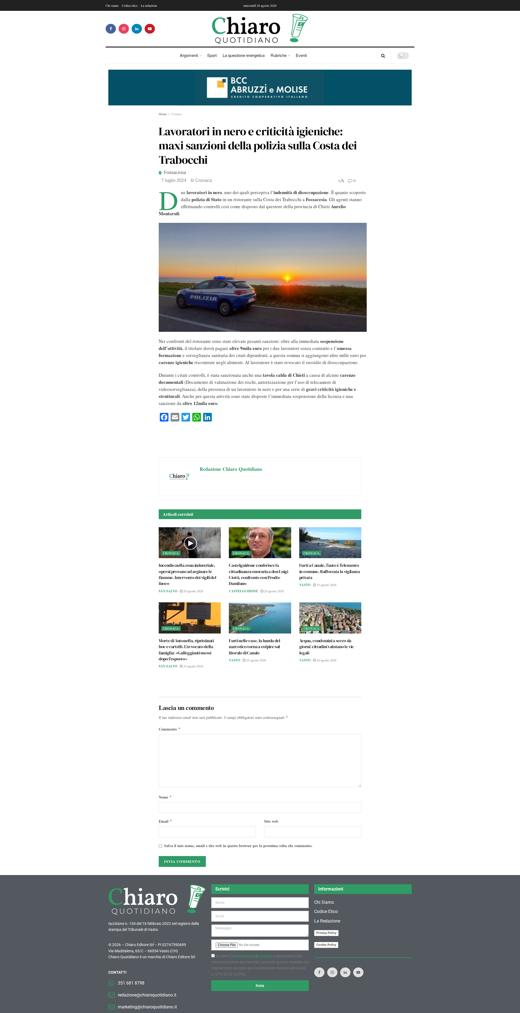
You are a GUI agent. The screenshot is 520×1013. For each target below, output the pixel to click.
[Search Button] (383, 55)
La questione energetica (244, 55)
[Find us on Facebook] (111, 29)
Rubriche (279, 55)
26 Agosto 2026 (193, 591)
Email (165, 821)
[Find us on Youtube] (150, 29)
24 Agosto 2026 (193, 666)
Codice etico (130, 5)
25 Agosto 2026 (326, 585)
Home (163, 114)
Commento (170, 729)
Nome (165, 797)
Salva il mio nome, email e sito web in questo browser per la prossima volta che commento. (238, 845)
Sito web (271, 821)
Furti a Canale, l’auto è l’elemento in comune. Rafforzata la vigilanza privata (329, 571)
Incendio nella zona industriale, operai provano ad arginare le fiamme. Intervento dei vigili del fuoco (187, 574)
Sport (212, 55)
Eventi (301, 55)
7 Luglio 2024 (173, 180)
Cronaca (176, 114)
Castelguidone (243, 591)
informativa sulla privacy (251, 956)
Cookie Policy (326, 945)
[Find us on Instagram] (124, 29)
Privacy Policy (326, 933)
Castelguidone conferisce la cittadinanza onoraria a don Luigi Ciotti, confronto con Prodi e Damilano (258, 574)
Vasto (304, 585)
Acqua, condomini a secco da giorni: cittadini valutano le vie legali (326, 647)
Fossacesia (175, 172)
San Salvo (168, 591)
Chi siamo (112, 5)
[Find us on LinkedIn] (137, 29)
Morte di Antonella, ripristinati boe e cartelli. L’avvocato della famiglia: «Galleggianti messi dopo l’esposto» (186, 650)
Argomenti (189, 55)
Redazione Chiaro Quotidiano (231, 468)
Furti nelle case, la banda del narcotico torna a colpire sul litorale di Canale (254, 647)
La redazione (149, 5)
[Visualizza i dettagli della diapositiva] (260, 87)
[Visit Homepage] (260, 29)
